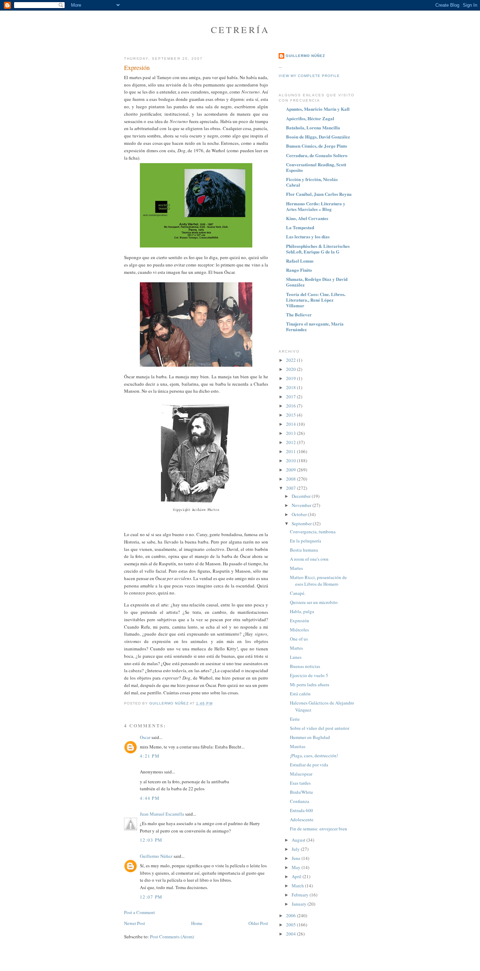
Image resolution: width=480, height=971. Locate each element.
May (296, 867)
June (296, 858)
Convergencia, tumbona (313, 531)
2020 (291, 369)
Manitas (297, 746)
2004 (291, 934)
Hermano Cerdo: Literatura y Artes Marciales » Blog (315, 206)
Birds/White (301, 792)
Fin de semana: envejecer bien (318, 828)
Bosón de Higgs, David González (318, 136)
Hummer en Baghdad (310, 737)
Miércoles (299, 629)
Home (196, 923)
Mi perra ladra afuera (309, 684)
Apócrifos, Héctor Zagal (310, 118)
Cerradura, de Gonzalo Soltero (317, 155)
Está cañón (300, 693)
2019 (291, 378)
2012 (291, 442)
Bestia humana (304, 550)
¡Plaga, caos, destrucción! (314, 755)
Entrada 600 (301, 810)
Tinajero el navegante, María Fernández (315, 326)
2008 (291, 479)
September (302, 523)
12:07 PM (151, 897)
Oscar (145, 737)
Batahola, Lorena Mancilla (313, 127)
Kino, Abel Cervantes (307, 218)
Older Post (258, 923)
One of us (299, 639)
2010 (291, 460)
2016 (291, 406)
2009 (291, 470)
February (301, 895)
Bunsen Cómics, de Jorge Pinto (316, 145)
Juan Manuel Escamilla (162, 814)
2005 (291, 924)
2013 (291, 433)
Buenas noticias (305, 666)
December (302, 496)
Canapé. (297, 593)
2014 (291, 424)
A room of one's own (309, 559)
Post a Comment (139, 912)
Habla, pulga (302, 611)
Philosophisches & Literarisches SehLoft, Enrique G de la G (318, 249)
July (296, 849)
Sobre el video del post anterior (319, 728)
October (300, 514)
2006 (291, 915)
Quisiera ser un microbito (314, 602)
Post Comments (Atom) (172, 936)
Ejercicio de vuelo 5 (309, 675)
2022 (291, 360)
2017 (291, 396)
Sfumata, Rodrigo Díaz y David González (317, 282)
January (299, 904)
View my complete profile (309, 76)
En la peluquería (305, 541)
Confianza (299, 801)
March (298, 885)
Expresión (299, 620)
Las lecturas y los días (308, 236)
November (302, 505)
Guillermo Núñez (156, 856)
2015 (291, 415)
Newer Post (134, 923)
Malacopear (301, 774)
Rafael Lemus (299, 260)
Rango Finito (299, 269)
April (297, 876)
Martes (296, 568)
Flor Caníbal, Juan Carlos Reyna (319, 194)
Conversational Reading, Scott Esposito (316, 167)
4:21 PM (150, 756)
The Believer (299, 314)
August (299, 840)
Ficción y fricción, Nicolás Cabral (312, 182)
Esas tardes (300, 783)
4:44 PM (150, 798)
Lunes (295, 657)
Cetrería (240, 30)
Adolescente (301, 819)
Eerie (295, 719)
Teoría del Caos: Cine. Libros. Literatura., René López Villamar (315, 300)
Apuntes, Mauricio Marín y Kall (318, 108)
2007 (291, 488)
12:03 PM (151, 840)
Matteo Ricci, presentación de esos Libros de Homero (318, 580)
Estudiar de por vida (309, 764)
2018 (291, 387)
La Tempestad (300, 227)
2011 (291, 451)
